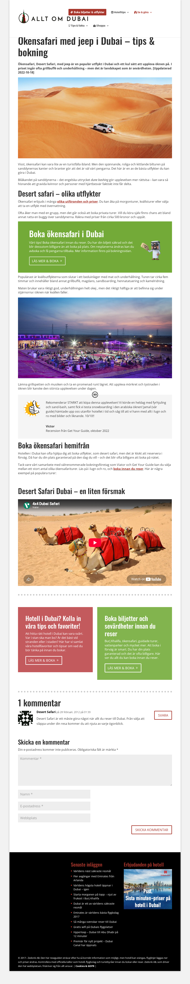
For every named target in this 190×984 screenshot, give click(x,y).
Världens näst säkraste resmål (92, 871)
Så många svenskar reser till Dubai (95, 921)
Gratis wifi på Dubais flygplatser (93, 927)
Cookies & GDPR (85, 966)
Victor (50, 426)
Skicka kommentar (151, 830)
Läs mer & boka (45, 261)
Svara (163, 715)
